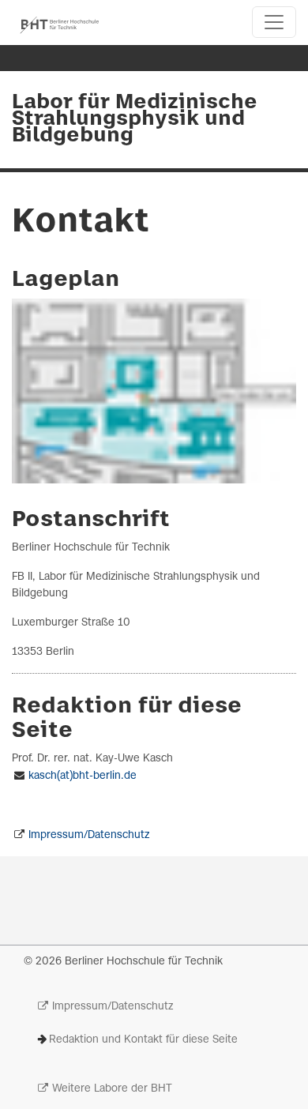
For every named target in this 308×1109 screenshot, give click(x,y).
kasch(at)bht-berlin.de (82, 776)
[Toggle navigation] (274, 22)
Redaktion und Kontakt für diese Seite (143, 1040)
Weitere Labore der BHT (112, 1089)
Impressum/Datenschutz (88, 835)
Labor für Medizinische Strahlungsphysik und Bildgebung (134, 119)
